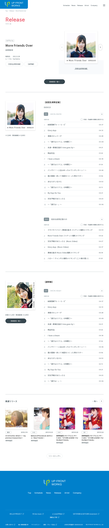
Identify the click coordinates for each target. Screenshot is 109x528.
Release (80, 5)
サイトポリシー (36, 524)
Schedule (66, 5)
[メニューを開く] (104, 5)
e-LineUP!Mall (57, 514)
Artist (87, 5)
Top (29, 493)
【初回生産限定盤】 (81, 68)
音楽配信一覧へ (54, 82)
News (73, 5)
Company (94, 5)
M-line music (37, 514)
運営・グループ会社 (49, 524)
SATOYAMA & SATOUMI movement (85, 514)
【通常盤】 (31, 64)
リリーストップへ (54, 456)
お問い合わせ (9, 524)
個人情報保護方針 (23, 524)
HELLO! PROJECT (16, 514)
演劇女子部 (53, 517)
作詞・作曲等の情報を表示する (93, 119)
